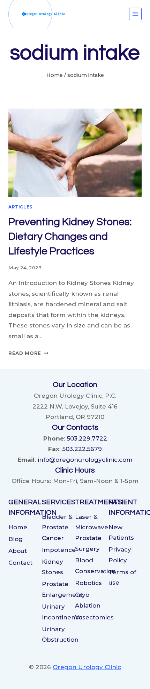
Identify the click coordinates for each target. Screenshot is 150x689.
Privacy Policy (119, 555)
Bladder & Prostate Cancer (57, 527)
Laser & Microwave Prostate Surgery (91, 532)
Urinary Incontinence (58, 612)
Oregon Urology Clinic (87, 667)
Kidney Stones (52, 567)
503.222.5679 (82, 448)
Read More (28, 353)
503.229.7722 (87, 438)
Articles (20, 206)
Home (17, 527)
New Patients (121, 532)
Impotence (58, 549)
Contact (20, 562)
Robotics (88, 582)
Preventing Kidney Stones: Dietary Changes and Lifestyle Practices (70, 236)
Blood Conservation (91, 566)
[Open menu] (135, 14)
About (17, 550)
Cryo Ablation (87, 600)
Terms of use (122, 577)
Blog (15, 539)
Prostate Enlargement (58, 589)
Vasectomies (91, 617)
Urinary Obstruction (58, 634)
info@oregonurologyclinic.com (85, 459)
